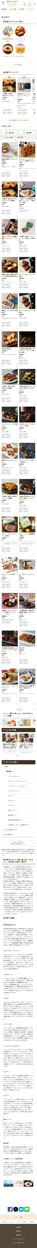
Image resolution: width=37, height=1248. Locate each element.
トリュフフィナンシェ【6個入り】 (9, 425)
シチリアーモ (5, 246)
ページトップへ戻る (32, 1213)
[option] (9, 96)
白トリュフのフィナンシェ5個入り (27, 275)
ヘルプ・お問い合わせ (18, 1242)
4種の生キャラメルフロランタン (9, 461)
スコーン (11, 795)
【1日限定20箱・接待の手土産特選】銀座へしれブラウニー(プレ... (27, 612)
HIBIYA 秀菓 (5, 101)
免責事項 (18, 1235)
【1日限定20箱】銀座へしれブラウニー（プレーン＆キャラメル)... (10, 649)
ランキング (30, 9)
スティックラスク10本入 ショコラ (10, 575)
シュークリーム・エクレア (17, 786)
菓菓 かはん (22, 654)
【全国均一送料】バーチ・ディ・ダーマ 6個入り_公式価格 (27, 238)
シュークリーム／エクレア (11, 1046)
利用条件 (18, 1231)
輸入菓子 (12, 815)
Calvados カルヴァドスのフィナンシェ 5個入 (27, 425)
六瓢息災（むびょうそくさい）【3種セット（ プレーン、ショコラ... (9, 612)
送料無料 (21, 9)
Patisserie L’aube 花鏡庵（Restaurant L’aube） (23, 105)
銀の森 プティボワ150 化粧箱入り (10, 311)
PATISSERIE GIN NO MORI (9, 318)
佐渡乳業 (21, 208)
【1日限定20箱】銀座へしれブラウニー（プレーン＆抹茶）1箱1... (27, 350)
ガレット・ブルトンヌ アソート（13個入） (9, 535)
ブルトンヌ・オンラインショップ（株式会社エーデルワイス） (10, 543)
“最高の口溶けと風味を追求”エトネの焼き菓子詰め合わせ (10, 275)
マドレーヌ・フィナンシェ (17, 781)
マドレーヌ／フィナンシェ (11, 950)
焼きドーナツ (13, 810)
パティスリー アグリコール (26, 693)
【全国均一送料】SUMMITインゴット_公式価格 (10, 497)
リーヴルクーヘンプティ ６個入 (26, 575)
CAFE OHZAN (6, 582)
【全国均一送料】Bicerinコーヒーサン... (8, 94)
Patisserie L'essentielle (8, 354)
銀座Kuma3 (22, 358)
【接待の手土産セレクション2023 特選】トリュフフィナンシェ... (27, 498)
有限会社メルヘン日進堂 (8, 167)
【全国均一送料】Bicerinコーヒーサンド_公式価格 (9, 199)
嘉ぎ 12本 (22, 648)
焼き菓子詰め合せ (7, 348)
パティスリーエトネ (7, 282)
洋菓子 (6, 766)
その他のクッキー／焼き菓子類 (12, 1159)
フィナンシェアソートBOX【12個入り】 (26, 461)
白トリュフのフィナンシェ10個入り (27, 311)
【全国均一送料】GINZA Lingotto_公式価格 (8, 387)
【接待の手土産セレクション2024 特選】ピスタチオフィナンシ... (27, 388)
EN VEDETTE (23, 582)
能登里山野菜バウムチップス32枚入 (10, 160)
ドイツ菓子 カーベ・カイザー (9, 694)
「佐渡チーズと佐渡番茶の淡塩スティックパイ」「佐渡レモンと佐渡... (27, 200)
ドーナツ (12, 805)
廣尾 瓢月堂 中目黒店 (7, 620)
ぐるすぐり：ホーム (7, 1222)
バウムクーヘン (14, 791)
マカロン (12, 800)
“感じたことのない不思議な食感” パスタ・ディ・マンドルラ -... (9, 238)
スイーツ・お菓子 (22, 1222)
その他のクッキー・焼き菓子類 (19, 825)
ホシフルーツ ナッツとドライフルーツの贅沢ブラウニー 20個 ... (27, 160)
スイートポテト (13, 776)
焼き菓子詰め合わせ (15, 820)
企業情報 (18, 1227)
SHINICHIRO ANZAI (7, 468)
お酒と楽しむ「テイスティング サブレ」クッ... (23, 95)
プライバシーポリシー (18, 1239)
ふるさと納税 (12, 9)
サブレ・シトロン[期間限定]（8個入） (27, 535)
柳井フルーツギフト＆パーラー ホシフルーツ (27, 169)
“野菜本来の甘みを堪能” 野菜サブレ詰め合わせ (26, 687)
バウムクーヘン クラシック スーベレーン (10, 687)
